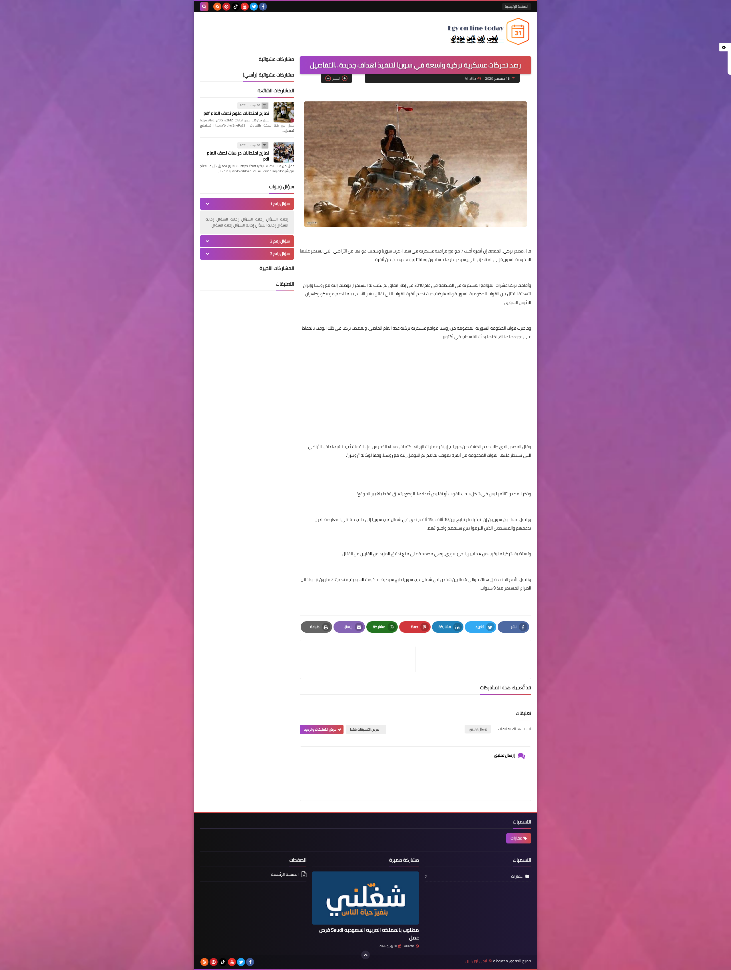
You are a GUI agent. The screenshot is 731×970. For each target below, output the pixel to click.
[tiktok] (236, 7)
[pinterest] (226, 7)
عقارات (516, 838)
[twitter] (254, 7)
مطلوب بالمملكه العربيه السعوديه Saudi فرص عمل (369, 933)
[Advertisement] (415, 385)
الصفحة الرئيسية (516, 6)
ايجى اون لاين (476, 961)
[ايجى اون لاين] (489, 31)
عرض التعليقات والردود (320, 729)
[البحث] (204, 6)
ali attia (409, 946)
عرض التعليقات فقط (364, 729)
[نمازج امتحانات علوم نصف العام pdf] (284, 112)
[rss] (217, 7)
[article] (360, 659)
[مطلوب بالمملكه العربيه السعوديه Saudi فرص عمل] (365, 898)
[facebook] (263, 7)
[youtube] (245, 7)
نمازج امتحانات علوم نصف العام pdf (236, 113)
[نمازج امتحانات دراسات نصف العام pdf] (284, 152)
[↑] (365, 955)
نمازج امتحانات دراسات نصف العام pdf (238, 156)
